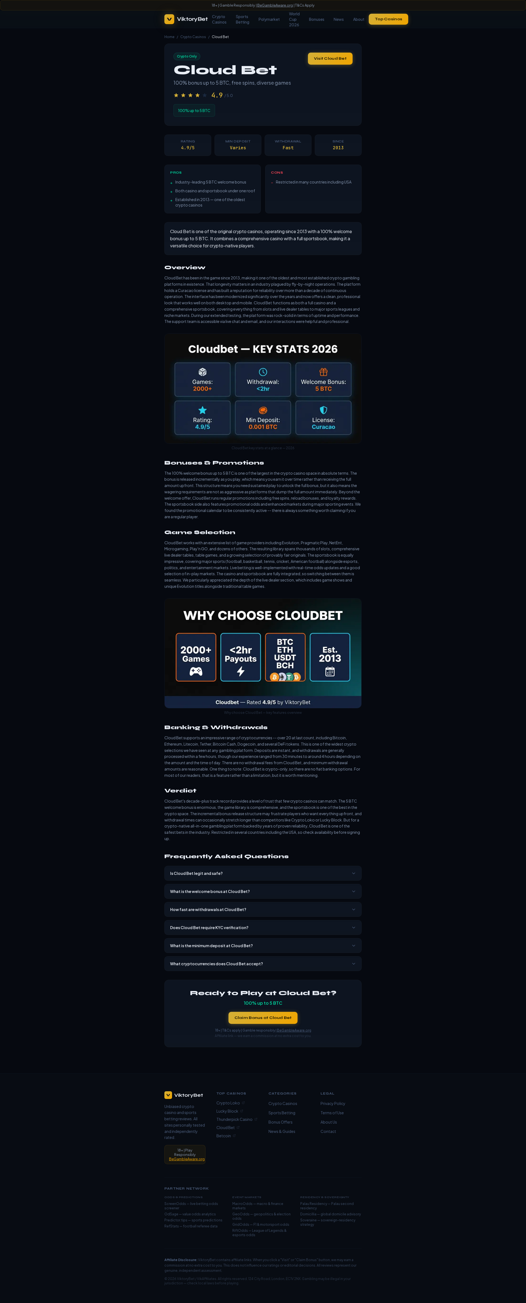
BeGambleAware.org (275, 5)
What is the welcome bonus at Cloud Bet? (210, 891)
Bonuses (316, 19)
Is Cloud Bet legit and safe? (196, 873)
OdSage (171, 1214)
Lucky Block (227, 1111)
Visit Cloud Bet (330, 58)
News (339, 19)
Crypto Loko (228, 1102)
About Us (329, 1121)
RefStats (171, 1226)
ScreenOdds (175, 1204)
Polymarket (269, 19)
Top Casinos (388, 19)
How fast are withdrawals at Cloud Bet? (208, 909)
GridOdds (240, 1224)
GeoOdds (241, 1214)
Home (169, 37)
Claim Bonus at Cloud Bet (263, 1017)
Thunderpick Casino (234, 1119)
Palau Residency (313, 1204)
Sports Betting (242, 19)
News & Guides (281, 1131)
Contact (328, 1131)
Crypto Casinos (219, 19)
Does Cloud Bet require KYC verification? (209, 927)
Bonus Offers (280, 1121)
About (358, 19)
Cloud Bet (225, 1127)
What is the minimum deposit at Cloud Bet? (211, 945)
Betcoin (223, 1135)
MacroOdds (242, 1204)
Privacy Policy (333, 1103)
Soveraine (308, 1220)
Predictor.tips (175, 1220)
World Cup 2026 (294, 19)
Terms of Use (332, 1112)
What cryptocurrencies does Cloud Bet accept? (216, 963)
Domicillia (308, 1214)
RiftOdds (240, 1230)
